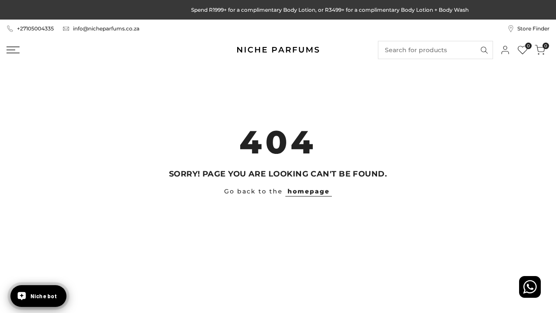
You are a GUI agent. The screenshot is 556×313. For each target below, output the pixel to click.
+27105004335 (35, 28)
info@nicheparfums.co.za (106, 28)
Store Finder (533, 28)
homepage (309, 191)
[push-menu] (13, 50)
